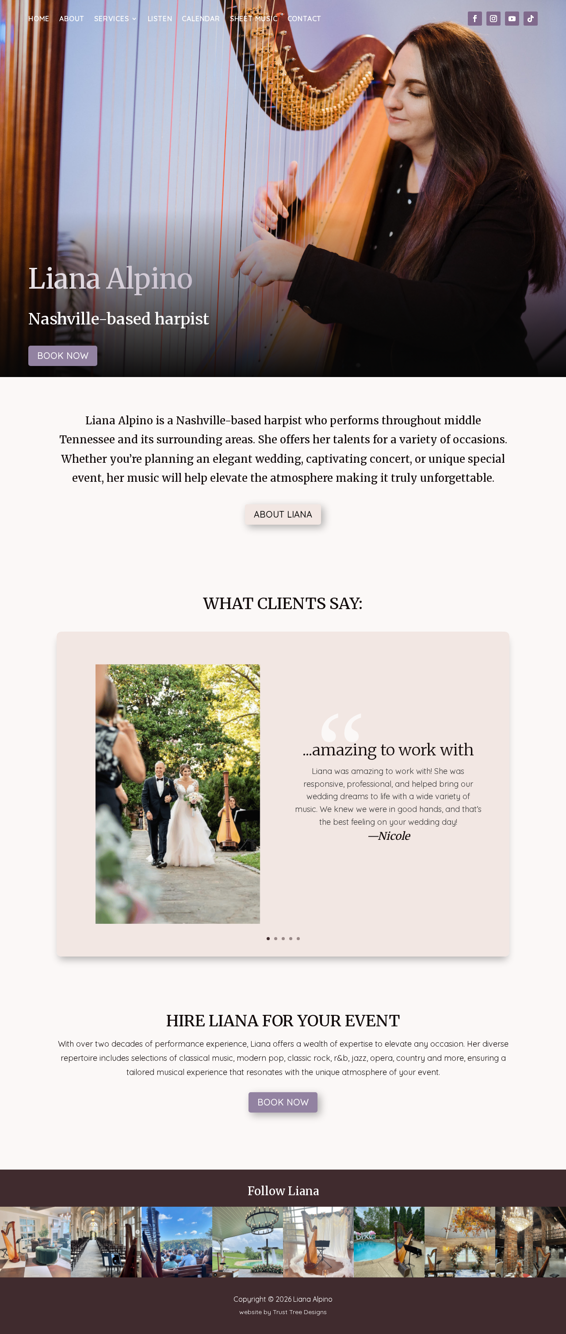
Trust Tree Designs (300, 1312)
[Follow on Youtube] (512, 18)
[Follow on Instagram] (493, 18)
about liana (283, 514)
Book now (62, 355)
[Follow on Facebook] (475, 18)
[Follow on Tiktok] (531, 18)
